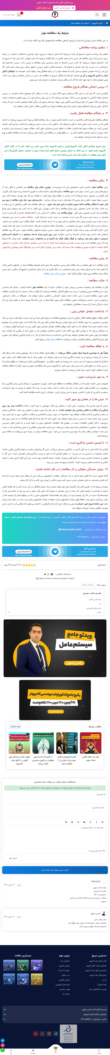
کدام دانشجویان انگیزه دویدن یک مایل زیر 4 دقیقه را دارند (67, 760)
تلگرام (55, 1033)
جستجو (97, 15)
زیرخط (90, 822)
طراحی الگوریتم (64, 980)
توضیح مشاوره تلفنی (62, 7)
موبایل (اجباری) (98, 807)
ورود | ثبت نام (9, 14)
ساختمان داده (65, 961)
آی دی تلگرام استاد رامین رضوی (94, 1009)
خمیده (96, 822)
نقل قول (84, 822)
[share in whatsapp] (48, 574)
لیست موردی (71, 822)
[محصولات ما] (55, 1052)
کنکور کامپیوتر (97, 23)
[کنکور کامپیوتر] (55, 14)
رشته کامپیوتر (101, 984)
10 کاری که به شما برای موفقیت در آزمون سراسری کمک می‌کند (43, 760)
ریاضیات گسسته (64, 970)
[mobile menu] (104, 15)
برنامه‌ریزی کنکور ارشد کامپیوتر (96, 970)
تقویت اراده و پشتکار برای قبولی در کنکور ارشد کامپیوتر (19, 760)
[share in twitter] (45, 574)
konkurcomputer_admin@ (69, 529)
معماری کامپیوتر (64, 965)
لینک (78, 822)
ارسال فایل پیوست (95, 850)
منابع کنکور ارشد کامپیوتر (97, 975)
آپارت (42, 1033)
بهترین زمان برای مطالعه (54, 274)
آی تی (104, 980)
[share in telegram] (52, 574)
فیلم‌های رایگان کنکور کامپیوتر (96, 965)
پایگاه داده (66, 994)
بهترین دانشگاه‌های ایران (97, 989)
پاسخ (19, 885)
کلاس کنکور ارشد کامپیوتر (97, 961)
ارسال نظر (13, 858)
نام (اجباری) (101, 794)
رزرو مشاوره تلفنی (43, 7)
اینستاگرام (49, 1033)
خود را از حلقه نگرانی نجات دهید (90, 758)
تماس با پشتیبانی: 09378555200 (93, 1019)
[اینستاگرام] (2, 1045)
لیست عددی (65, 822)
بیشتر (99, 612)
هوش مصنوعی (64, 989)
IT (100, 603)
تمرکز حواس (50, 339)
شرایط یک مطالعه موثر (80, 23)
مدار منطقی (65, 975)
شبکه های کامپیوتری (93, 608)
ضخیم (102, 822)
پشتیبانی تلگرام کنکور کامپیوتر (94, 1014)
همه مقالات (15, 726)
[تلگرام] (2, 1040)
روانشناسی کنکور (87, 584)
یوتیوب (35, 1033)
